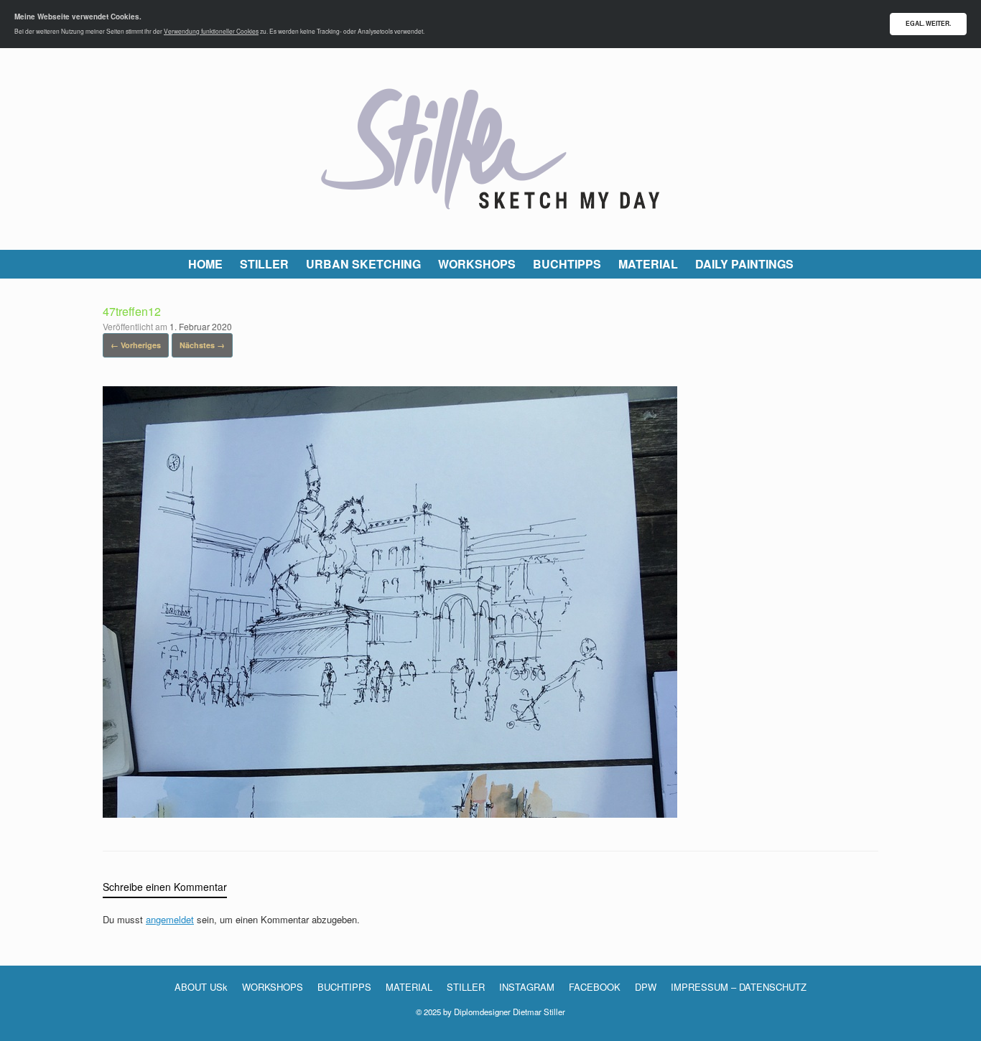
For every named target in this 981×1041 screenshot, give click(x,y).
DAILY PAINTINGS (744, 264)
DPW (645, 987)
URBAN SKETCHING (363, 264)
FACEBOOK (594, 987)
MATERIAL (648, 264)
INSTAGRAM (526, 987)
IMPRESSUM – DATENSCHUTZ (738, 987)
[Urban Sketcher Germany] (490, 149)
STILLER (264, 264)
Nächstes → (202, 345)
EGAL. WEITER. (928, 23)
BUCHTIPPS (567, 264)
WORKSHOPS (477, 264)
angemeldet (170, 919)
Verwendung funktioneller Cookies (211, 31)
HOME (205, 264)
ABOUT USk (201, 987)
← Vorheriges (136, 345)
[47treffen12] (390, 813)
